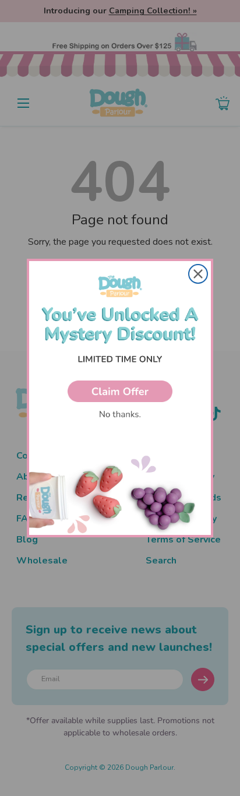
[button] (120, 391)
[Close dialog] (198, 274)
